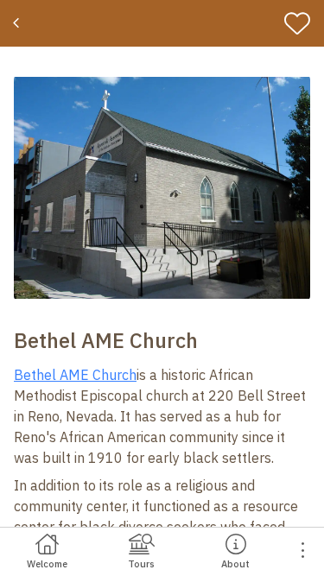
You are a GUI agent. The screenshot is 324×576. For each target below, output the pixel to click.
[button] (162, 187)
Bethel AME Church (75, 374)
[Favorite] (301, 23)
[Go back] (18, 23)
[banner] (162, 23)
